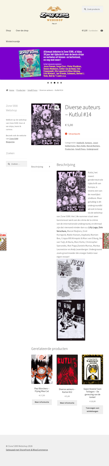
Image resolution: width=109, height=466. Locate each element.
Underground (92, 149)
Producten (20, 90)
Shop (8, 30)
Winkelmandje (13, 41)
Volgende (105, 63)
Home (11, 90)
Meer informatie (42, 402)
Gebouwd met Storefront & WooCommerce (27, 449)
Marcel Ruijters (93, 146)
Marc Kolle (81, 146)
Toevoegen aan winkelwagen (92, 409)
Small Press (32, 90)
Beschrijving (37, 166)
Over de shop (22, 30)
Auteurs (88, 142)
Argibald (80, 142)
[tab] (41, 167)
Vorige (3, 63)
